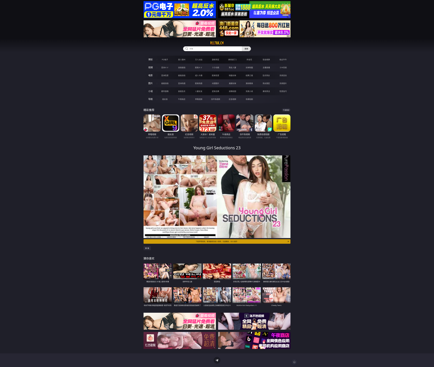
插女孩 (165, 99)
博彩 (150, 59)
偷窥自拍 (165, 83)
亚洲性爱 (165, 75)
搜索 (246, 49)
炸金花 (249, 59)
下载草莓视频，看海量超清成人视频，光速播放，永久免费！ (217, 241)
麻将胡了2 (232, 59)
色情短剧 (249, 99)
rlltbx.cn (217, 43)
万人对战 (198, 59)
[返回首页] (294, 362)
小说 (150, 91)
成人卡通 (198, 75)
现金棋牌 (266, 59)
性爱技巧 (283, 91)
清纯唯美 (249, 83)
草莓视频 (198, 99)
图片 (150, 83)
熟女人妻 (232, 67)
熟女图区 (266, 83)
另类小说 (249, 91)
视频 (150, 67)
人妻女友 (198, 91)
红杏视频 (232, 99)
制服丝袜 (232, 75)
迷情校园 (232, 91)
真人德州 (181, 59)
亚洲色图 (181, 83)
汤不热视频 (215, 99)
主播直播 (266, 67)
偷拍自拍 (181, 75)
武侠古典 (215, 91)
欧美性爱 (215, 75)
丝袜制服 (249, 67)
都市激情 (165, 91)
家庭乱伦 (181, 91)
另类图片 (283, 83)
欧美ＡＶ (198, 67)
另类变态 (283, 75)
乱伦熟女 (266, 75)
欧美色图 (198, 83)
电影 (150, 75)
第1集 (147, 248)
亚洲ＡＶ (165, 67)
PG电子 (165, 59)
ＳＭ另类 (283, 67)
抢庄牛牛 (283, 59)
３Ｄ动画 (215, 67)
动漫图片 (215, 83)
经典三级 (249, 75)
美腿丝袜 (232, 83)
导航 (150, 99)
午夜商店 (181, 99)
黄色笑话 (266, 91)
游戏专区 (215, 59)
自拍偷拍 (181, 67)
